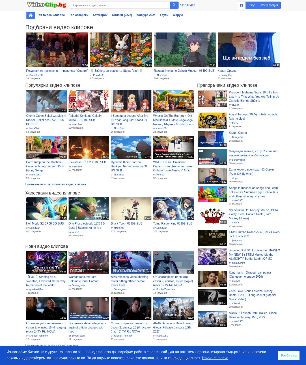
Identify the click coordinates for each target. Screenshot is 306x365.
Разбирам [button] (289, 355)
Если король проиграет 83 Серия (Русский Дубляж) (251, 171)
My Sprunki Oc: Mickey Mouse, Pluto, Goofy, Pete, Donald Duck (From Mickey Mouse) (254, 214)
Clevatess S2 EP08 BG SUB (87, 162)
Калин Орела (227, 70)
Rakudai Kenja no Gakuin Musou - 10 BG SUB (85, 118)
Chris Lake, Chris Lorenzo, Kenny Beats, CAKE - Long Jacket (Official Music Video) (252, 295)
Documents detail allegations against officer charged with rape (87, 327)
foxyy (235, 123)
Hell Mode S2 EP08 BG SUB (45, 223)
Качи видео (187, 4)
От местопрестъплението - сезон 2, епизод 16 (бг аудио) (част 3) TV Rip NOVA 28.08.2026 (131, 328)
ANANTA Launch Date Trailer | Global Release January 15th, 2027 (172, 327)
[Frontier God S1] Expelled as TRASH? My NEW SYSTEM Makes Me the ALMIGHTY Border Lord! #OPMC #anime (254, 255)
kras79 (236, 281)
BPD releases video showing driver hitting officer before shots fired (129, 281)
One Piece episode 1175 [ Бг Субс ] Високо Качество (87, 225)
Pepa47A (98, 75)
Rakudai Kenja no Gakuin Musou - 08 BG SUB (184, 70)
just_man (237, 240)
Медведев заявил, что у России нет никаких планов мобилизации (253, 153)
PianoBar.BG (36, 75)
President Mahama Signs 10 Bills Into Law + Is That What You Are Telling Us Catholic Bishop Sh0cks (254, 96)
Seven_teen (78, 285)
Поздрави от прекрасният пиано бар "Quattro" (57, 70)
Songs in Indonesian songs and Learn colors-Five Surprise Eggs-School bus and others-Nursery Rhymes (253, 192)
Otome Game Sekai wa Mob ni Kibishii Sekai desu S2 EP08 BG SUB (46, 120)
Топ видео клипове (51, 15)
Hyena (160, 174)
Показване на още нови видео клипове (51, 345)
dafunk (235, 222)
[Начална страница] (30, 15)
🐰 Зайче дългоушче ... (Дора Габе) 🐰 (116, 70)
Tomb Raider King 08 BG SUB (172, 223)
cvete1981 (162, 128)
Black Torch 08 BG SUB (126, 223)
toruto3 (75, 232)
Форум (178, 15)
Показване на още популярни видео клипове (55, 184)
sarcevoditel (238, 159)
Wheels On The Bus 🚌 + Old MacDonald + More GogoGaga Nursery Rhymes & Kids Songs (173, 120)
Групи (164, 15)
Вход (251, 5)
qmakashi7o (36, 289)
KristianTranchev (165, 289)
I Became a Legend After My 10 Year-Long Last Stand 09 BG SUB (129, 120)
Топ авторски (78, 15)
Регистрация (269, 5)
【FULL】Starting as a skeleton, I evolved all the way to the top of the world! (46, 281)
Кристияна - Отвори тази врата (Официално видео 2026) (250, 275)
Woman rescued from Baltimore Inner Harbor (83, 279)
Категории (100, 15)
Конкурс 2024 (145, 15)
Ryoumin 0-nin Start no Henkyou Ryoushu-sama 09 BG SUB (129, 166)
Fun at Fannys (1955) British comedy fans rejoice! (253, 116)
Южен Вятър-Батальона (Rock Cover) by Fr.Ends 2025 (254, 234)
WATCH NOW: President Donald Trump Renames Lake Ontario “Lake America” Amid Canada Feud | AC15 (172, 166)
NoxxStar (162, 75)
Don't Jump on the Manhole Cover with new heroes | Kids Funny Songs (45, 166)
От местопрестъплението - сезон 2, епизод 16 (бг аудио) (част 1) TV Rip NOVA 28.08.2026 (173, 281)
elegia (235, 178)
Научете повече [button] (215, 358)
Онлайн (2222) (122, 15)
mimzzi (236, 303)
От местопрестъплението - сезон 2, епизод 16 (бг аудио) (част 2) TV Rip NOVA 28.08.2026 (46, 328)
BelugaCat (226, 75)
